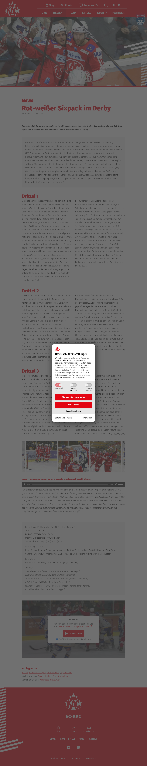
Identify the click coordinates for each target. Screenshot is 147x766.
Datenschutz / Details (63, 418)
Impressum (87, 418)
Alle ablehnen (73, 405)
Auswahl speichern (73, 411)
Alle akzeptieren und (73, 397)
